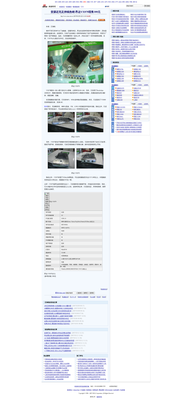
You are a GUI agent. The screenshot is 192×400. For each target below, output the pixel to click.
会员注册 (116, 390)
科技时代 (62, 6)
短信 (120, 2)
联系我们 (89, 390)
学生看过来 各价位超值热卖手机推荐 (57, 335)
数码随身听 (76, 6)
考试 (109, 2)
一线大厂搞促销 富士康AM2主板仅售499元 (59, 343)
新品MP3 (83, 20)
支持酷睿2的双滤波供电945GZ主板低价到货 (59, 340)
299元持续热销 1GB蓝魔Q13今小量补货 (57, 306)
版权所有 (99, 397)
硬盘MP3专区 (60, 20)
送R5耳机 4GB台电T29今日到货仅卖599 (57, 311)
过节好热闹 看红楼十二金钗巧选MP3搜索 (58, 316)
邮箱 (127, 2)
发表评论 (104, 289)
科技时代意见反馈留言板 (82, 386)
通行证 (135, 2)
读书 (106, 2)
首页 (56, 2)
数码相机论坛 (56, 297)
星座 (113, 2)
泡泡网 (88, 16)
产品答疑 (122, 390)
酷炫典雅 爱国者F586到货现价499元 (56, 318)
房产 (95, 2)
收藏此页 (65, 297)
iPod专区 (76, 20)
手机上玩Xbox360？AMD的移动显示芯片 (58, 345)
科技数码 (68, 6)
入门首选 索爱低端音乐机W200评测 (56, 338)
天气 (116, 2)
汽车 (91, 2)
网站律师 (101, 390)
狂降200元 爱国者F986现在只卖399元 (57, 324)
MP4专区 (69, 20)
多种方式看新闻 (83, 297)
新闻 (59, 2)
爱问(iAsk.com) (60, 293)
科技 (77, 2)
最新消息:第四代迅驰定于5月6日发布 (57, 348)
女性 (102, 2)
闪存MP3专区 (50, 20)
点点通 (93, 297)
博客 (81, 2)
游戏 (99, 2)
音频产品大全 (92, 20)
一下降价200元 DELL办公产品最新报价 (57, 351)
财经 (70, 2)
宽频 (88, 2)
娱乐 (67, 2)
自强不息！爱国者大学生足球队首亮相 (57, 333)
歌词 (45, 106)
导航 (131, 2)
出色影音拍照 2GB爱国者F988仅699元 (57, 313)
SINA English (109, 390)
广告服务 (83, 390)
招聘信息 (95, 390)
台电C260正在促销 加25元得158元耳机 (57, 321)
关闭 (104, 297)
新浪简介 (69, 390)
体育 (63, 2)
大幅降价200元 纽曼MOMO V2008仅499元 (58, 308)
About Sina (76, 390)
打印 (98, 297)
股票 (74, 2)
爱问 (123, 2)
